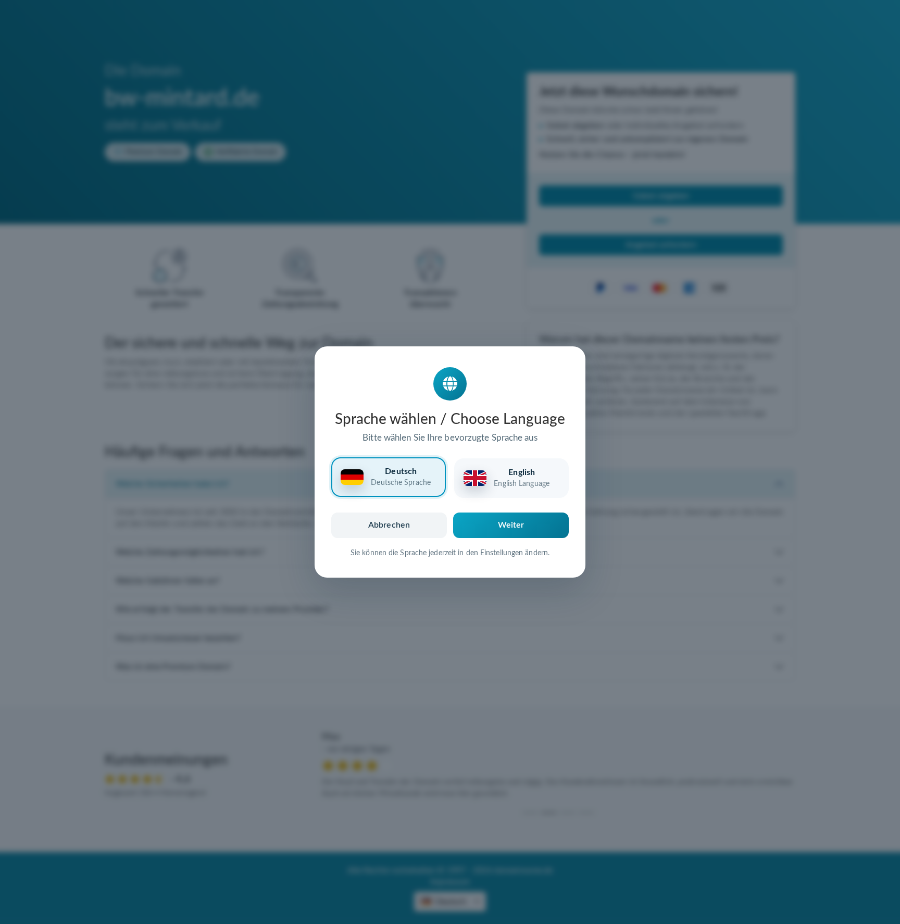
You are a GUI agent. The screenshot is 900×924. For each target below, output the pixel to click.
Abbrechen (389, 525)
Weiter (511, 525)
